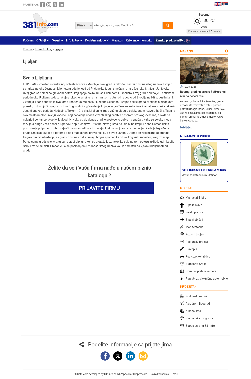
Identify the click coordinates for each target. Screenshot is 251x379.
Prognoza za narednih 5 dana (203, 31)
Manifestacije (194, 227)
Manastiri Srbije (196, 197)
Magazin (117, 40)
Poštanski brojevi (197, 242)
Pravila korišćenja (159, 374)
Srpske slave (194, 205)
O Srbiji (41, 40)
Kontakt (146, 40)
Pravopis (191, 249)
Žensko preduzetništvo (171, 40)
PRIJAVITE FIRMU (99, 188)
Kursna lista (193, 311)
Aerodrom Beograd (198, 303)
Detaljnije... (186, 127)
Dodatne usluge (95, 40)
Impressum (141, 374)
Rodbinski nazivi (196, 296)
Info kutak (73, 40)
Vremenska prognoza (199, 318)
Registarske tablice (198, 256)
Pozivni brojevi (195, 234)
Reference (132, 40)
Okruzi (56, 40)
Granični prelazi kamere (201, 271)
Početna (28, 40)
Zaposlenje (126, 374)
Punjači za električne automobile (207, 278)
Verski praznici (195, 212)
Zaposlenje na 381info (200, 325)
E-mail (174, 374)
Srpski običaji (194, 219)
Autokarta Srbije (196, 264)
